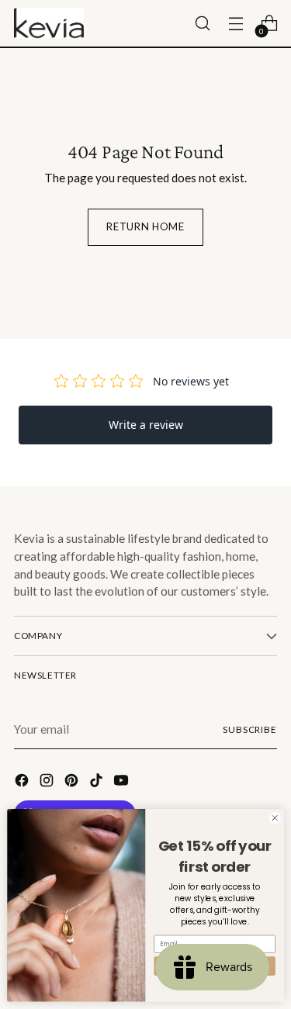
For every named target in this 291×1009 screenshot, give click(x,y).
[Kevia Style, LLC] (49, 24)
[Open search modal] (202, 24)
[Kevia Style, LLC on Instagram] (48, 782)
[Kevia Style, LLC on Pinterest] (73, 782)
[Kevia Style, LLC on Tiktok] (97, 782)
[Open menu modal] (235, 24)
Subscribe (250, 729)
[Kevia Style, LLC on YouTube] (122, 782)
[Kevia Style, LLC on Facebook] (23, 782)
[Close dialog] (274, 818)
